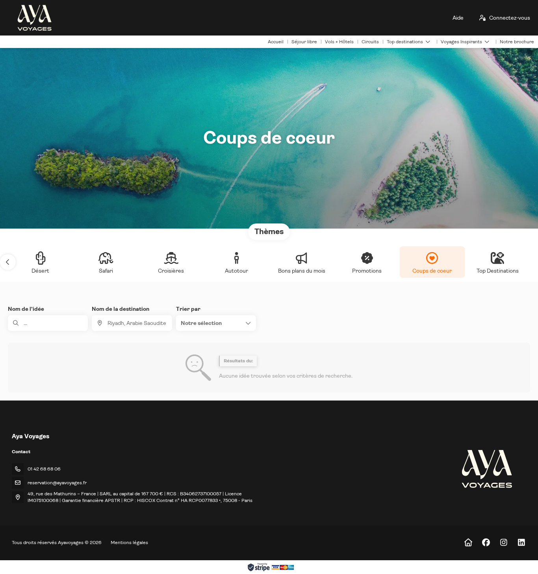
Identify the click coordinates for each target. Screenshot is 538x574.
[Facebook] (486, 542)
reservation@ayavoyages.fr (57, 482)
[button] (8, 262)
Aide (458, 18)
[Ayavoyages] (486, 469)
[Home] (468, 542)
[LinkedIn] (521, 542)
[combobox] (132, 323)
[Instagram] (503, 542)
